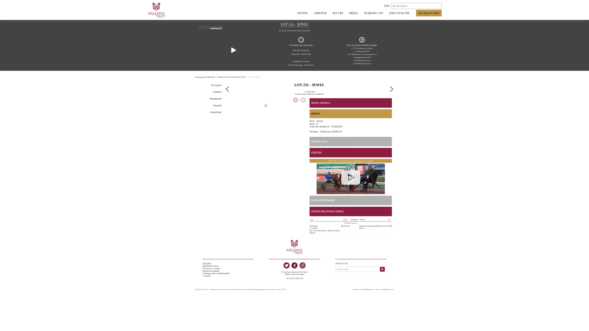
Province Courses (211, 268)
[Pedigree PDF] (303, 100)
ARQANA (206, 263)
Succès (338, 13)
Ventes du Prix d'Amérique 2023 (231, 77)
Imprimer (216, 112)
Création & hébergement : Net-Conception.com (373, 289)
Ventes (302, 13)
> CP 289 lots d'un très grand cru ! (362, 54)
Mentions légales (210, 271)
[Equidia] (351, 179)
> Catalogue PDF (362, 51)
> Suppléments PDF (362, 57)
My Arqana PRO (428, 13)
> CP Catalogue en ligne (362, 48)
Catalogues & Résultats (205, 77)
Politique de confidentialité (216, 273)
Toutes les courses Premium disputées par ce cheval (350, 161)
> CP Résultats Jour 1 (362, 60)
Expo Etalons (399, 13)
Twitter (217, 92)
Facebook (216, 98)
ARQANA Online (210, 266)
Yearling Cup (373, 13)
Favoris (217, 105)
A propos (320, 13)
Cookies (206, 276)
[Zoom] (295, 100)
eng (387, 5)
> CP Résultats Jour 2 (361, 63)
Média (353, 13)
